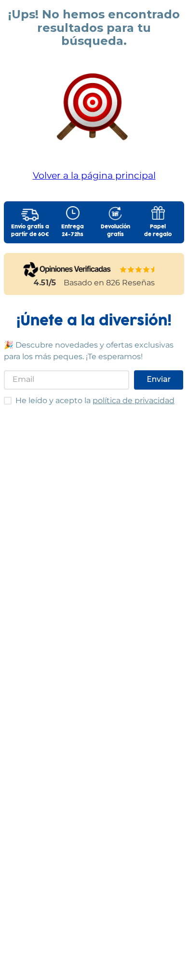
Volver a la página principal (94, 175)
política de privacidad (134, 400)
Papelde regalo (158, 230)
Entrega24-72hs (72, 230)
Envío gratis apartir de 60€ (30, 230)
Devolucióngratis (115, 230)
